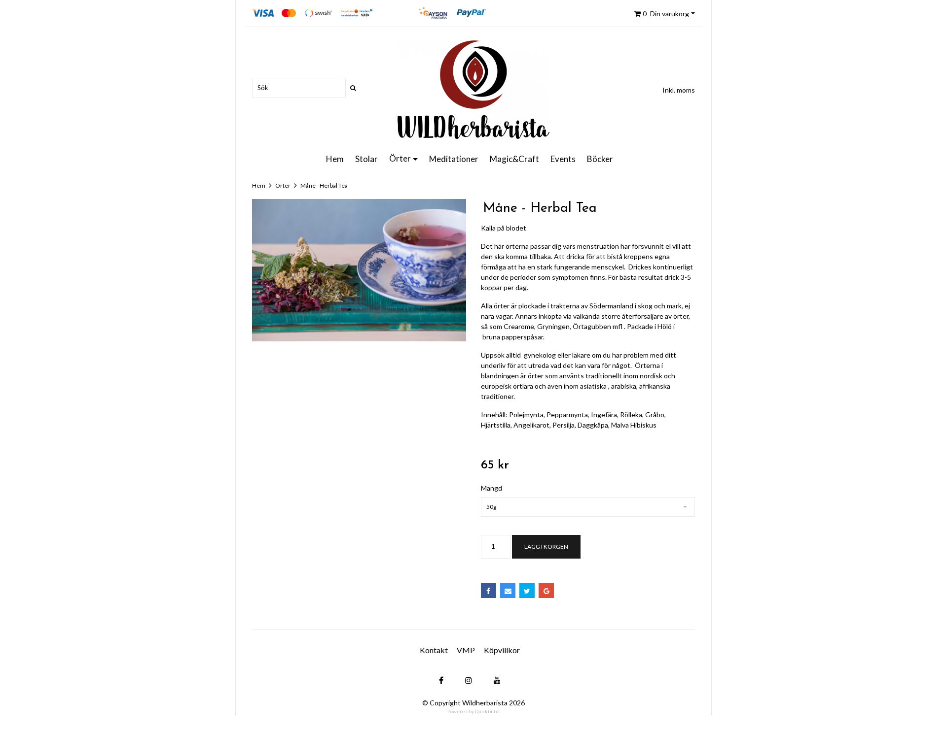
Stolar (366, 159)
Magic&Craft (514, 159)
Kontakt (434, 650)
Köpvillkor (502, 650)
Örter (400, 158)
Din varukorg (666, 13)
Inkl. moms (678, 90)
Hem (335, 159)
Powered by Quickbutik (473, 711)
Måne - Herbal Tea (324, 185)
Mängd (491, 488)
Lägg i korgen (546, 546)
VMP (466, 650)
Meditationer (453, 159)
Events (563, 159)
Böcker (600, 159)
